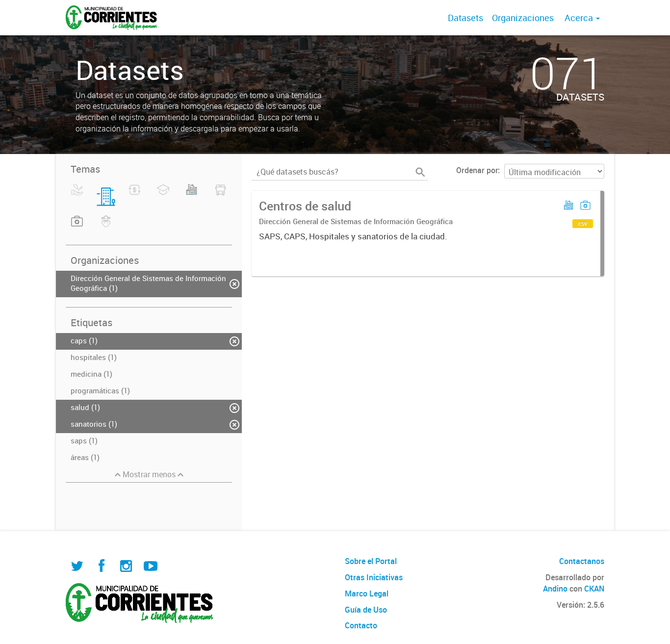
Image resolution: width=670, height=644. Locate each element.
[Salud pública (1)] (77, 227)
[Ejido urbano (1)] (191, 195)
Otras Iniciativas (374, 577)
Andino (555, 588)
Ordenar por (477, 170)
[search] (420, 172)
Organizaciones (523, 18)
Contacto (361, 625)
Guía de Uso (366, 609)
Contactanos (581, 561)
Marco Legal (366, 593)
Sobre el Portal (371, 561)
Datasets (465, 18)
